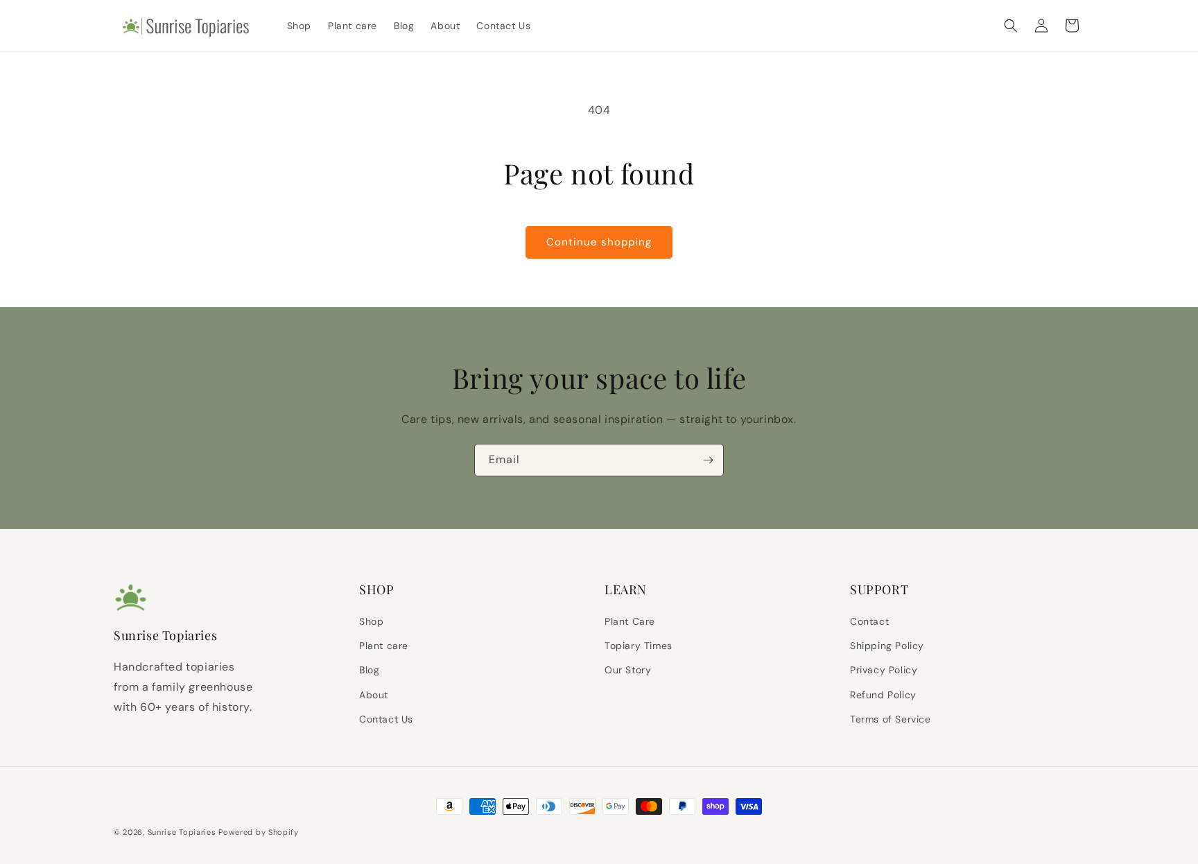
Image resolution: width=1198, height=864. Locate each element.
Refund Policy (883, 695)
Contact (869, 621)
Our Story (628, 670)
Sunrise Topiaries (182, 832)
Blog (369, 670)
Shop (371, 621)
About (373, 695)
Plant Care (630, 621)
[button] (1011, 25)
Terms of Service (890, 719)
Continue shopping (599, 242)
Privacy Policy (883, 670)
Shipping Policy (887, 645)
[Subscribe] (708, 460)
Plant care (383, 645)
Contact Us (386, 719)
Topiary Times (638, 645)
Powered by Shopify (258, 832)
